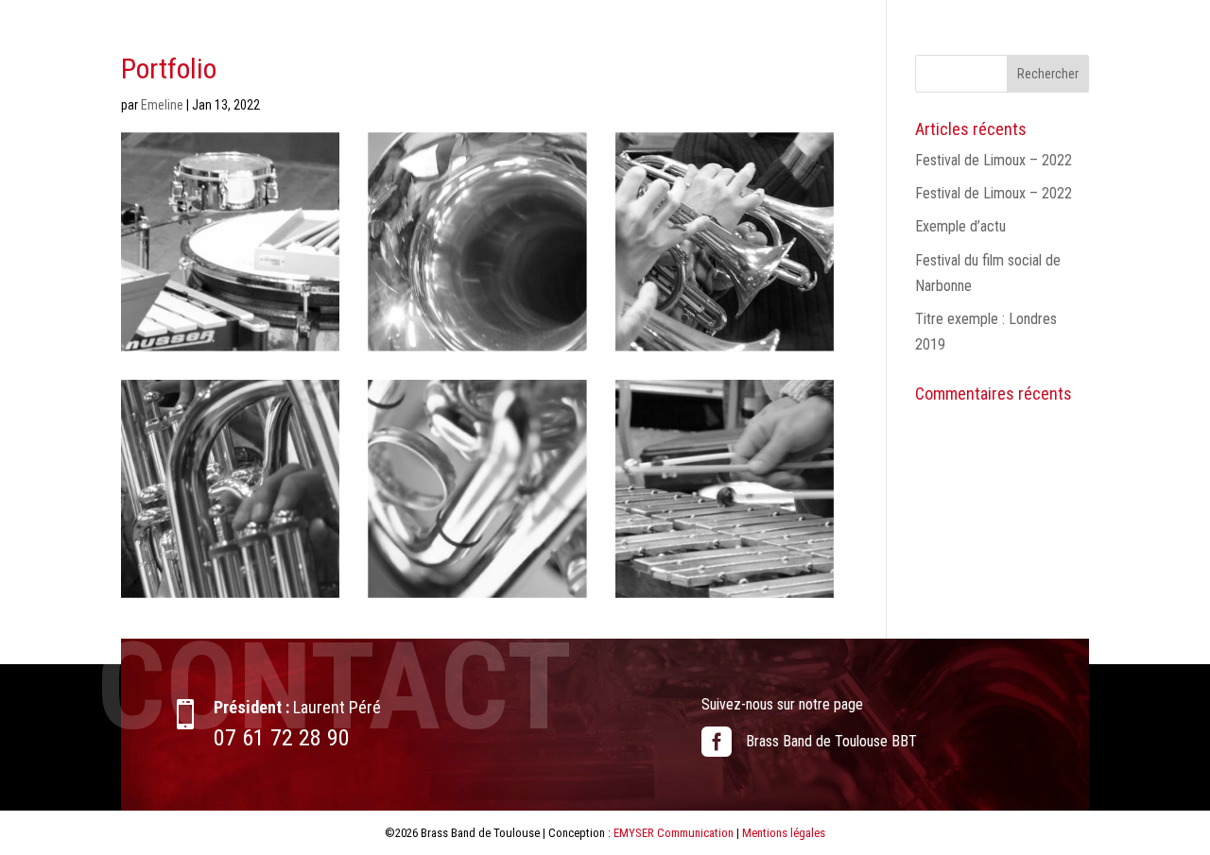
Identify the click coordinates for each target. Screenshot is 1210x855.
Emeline (162, 104)
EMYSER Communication (674, 833)
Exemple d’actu (960, 226)
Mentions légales (783, 833)
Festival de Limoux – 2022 (993, 160)
